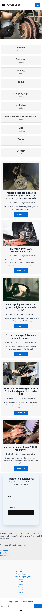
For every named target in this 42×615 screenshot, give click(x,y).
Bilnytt (21, 592)
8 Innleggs (21, 83)
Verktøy (21, 587)
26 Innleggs (21, 49)
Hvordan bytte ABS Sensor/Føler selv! (21, 250)
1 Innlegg (21, 95)
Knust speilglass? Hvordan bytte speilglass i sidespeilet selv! (21, 307)
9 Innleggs (21, 140)
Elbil (21, 589)
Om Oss (19, 569)
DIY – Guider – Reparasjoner (21, 577)
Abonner (11, 519)
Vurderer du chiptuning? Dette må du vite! (21, 448)
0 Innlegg (21, 60)
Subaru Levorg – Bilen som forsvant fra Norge (21, 336)
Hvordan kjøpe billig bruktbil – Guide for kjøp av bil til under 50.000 (21, 391)
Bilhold (21, 579)
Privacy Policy (21, 574)
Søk (38, 606)
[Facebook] (21, 611)
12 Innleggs (21, 72)
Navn (10, 496)
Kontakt (19, 572)
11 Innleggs (21, 129)
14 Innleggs (21, 118)
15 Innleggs (21, 106)
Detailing (21, 584)
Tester (21, 582)
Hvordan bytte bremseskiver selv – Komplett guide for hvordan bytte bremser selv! (21, 195)
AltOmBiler (13, 4)
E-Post (11, 508)
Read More (21, 215)
